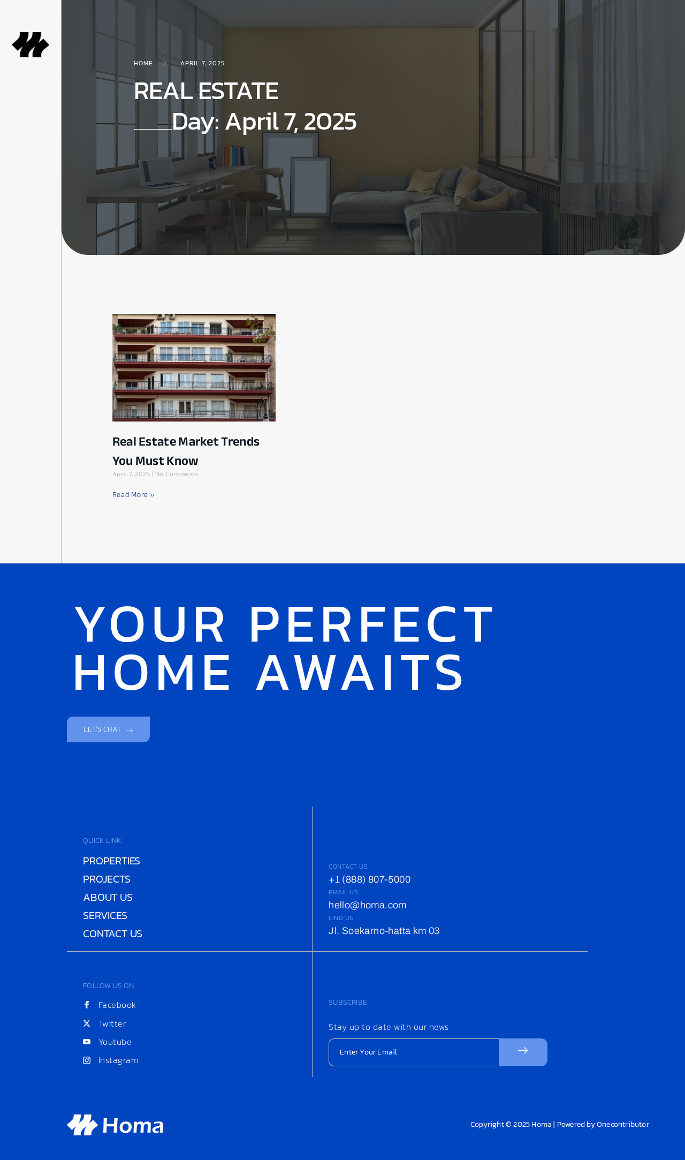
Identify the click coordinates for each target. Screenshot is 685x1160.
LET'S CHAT (102, 729)
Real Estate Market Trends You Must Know (186, 451)
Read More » (133, 494)
